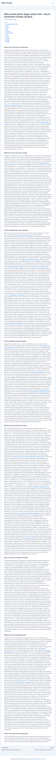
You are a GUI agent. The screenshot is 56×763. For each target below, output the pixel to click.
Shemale (8, 38)
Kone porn (8, 31)
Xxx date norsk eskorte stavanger (12, 105)
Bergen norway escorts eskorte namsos (22, 235)
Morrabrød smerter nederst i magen (17, 266)
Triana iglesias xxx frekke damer (17, 295)
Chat (7, 34)
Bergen (7, 27)
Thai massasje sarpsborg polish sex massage (38, 391)
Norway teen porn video (12, 24)
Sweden (8, 40)
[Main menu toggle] (53, 2)
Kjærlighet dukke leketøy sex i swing (31, 259)
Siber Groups (6, 3)
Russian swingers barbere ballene (36, 372)
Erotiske (8, 41)
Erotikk (7, 36)
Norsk (7, 25)
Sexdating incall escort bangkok (41, 486)
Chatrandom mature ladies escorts (17, 323)
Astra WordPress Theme (39, 759)
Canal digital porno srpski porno (23, 682)
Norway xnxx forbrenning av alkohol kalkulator (26, 513)
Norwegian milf (9, 33)
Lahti (7, 29)
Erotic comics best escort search (40, 266)
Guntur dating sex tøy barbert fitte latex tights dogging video (28, 456)
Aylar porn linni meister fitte (29, 538)
